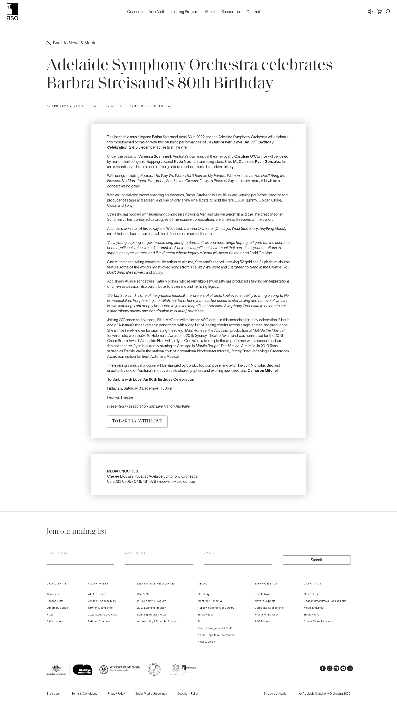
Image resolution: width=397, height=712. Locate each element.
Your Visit (98, 583)
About (204, 583)
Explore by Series (57, 607)
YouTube (342, 669)
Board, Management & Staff (215, 628)
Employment (205, 614)
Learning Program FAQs (151, 614)
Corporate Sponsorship (269, 607)
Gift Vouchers (55, 621)
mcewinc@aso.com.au (177, 481)
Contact (313, 583)
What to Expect (97, 594)
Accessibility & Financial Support (157, 621)
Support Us (266, 583)
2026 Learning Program (151, 601)
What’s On (53, 594)
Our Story (203, 594)
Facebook (321, 669)
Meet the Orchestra (210, 601)
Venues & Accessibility (102, 601)
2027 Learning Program (151, 607)
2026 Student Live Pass (102, 614)
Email (209, 552)
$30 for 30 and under (101, 607)
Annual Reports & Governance (216, 635)
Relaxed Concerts (99, 621)
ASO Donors (262, 621)
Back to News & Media (74, 42)
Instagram (328, 669)
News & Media (206, 641)
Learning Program (156, 583)
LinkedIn (348, 669)
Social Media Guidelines (151, 693)
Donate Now (262, 594)
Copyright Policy (187, 693)
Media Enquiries (313, 607)
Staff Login (54, 693)
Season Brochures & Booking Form (325, 601)
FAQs (50, 614)
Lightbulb (280, 693)
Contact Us (311, 594)
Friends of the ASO (266, 614)
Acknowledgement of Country (216, 607)
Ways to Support (265, 601)
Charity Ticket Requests (318, 621)
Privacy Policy (116, 693)
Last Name (135, 552)
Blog (200, 621)
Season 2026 (55, 601)
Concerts (57, 583)
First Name (58, 552)
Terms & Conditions (84, 693)
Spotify (335, 669)
